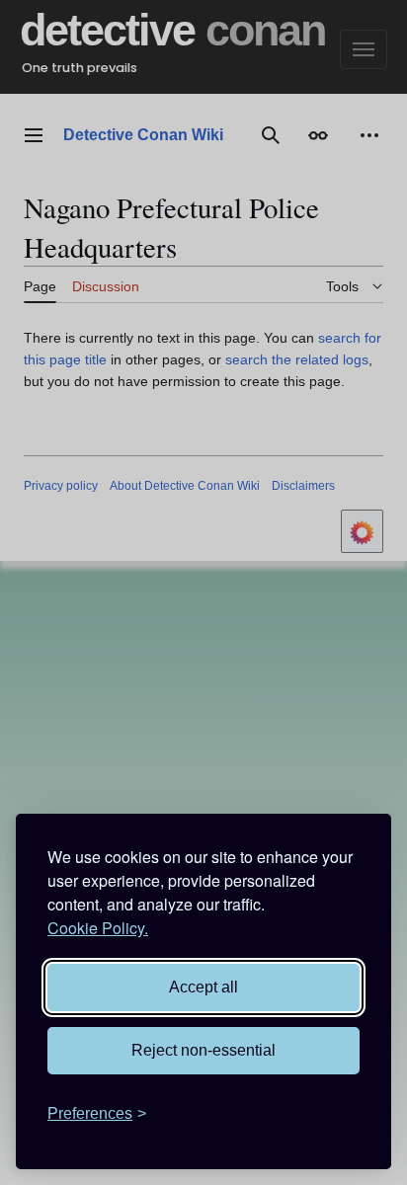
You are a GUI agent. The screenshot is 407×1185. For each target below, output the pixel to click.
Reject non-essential (203, 1050)
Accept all (203, 987)
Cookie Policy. (97, 927)
